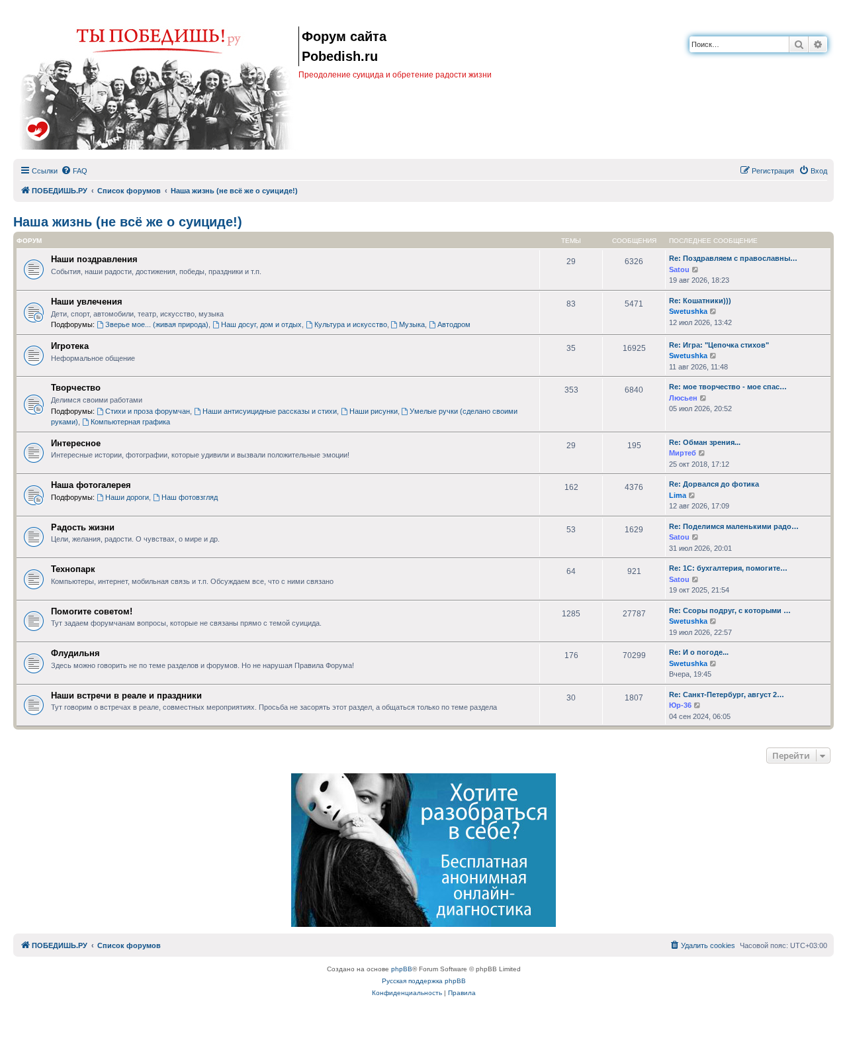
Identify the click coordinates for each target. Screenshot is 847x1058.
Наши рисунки (373, 411)
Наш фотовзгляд (189, 497)
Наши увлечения (86, 302)
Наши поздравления (94, 259)
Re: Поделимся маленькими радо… (734, 526)
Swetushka (688, 311)
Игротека (70, 346)
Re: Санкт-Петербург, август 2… (726, 694)
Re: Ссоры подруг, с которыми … (730, 610)
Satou (679, 269)
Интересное (76, 443)
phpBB (401, 969)
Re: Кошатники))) (700, 301)
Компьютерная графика (130, 422)
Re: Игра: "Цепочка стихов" (719, 345)
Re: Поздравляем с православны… (733, 258)
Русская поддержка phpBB (424, 981)
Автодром (453, 324)
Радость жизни (82, 527)
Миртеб (682, 453)
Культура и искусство (350, 324)
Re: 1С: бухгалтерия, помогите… (728, 568)
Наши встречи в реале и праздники (126, 695)
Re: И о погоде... (699, 652)
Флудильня (75, 653)
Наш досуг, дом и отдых (261, 324)
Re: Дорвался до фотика (714, 484)
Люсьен (683, 398)
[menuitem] (74, 171)
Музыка (412, 324)
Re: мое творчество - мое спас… (728, 387)
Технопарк (73, 569)
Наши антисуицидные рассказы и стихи (269, 411)
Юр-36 (680, 705)
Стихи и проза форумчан (147, 411)
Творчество (76, 388)
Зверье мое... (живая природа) (156, 324)
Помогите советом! (91, 611)
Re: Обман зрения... (704, 442)
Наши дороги (127, 497)
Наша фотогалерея (91, 485)
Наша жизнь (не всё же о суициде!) (127, 222)
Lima (677, 495)
